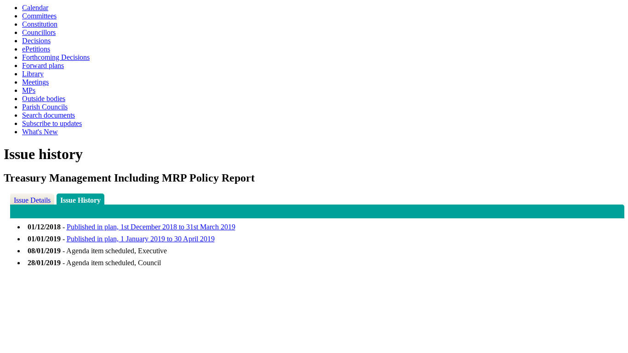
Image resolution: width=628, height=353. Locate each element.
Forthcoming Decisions (56, 57)
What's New (40, 132)
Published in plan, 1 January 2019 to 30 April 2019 (141, 239)
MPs (28, 90)
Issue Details (32, 200)
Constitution (39, 24)
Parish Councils (45, 107)
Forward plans (43, 65)
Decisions (36, 41)
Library (33, 74)
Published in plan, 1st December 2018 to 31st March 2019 (151, 227)
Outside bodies (43, 98)
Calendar (35, 7)
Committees (39, 16)
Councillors (39, 32)
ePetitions (36, 49)
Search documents (48, 115)
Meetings (35, 82)
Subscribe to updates (52, 123)
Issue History (80, 200)
